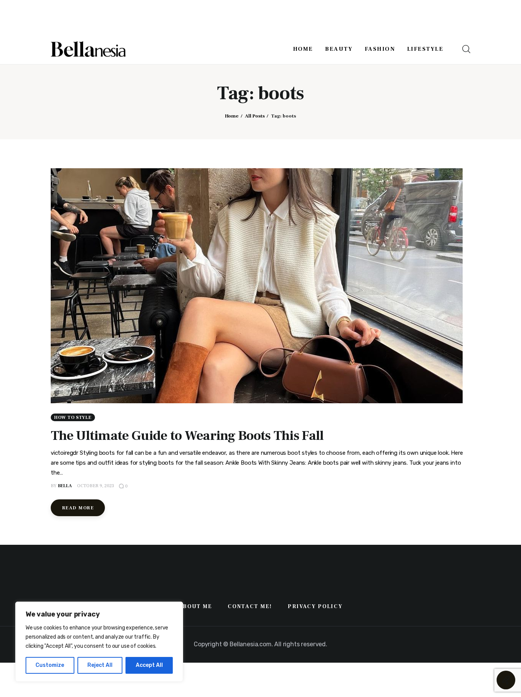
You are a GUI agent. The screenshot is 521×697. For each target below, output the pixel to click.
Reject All (100, 665)
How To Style (73, 417)
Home (231, 116)
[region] (99, 642)
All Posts (255, 116)
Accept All (149, 665)
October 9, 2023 (95, 486)
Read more (78, 508)
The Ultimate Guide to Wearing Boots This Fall (187, 435)
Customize (49, 665)
